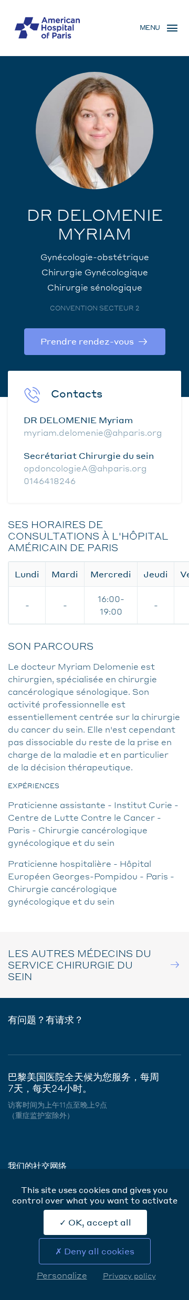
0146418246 (50, 480)
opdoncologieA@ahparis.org (85, 468)
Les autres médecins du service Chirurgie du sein (79, 965)
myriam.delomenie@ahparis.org (93, 432)
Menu (150, 27)
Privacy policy (129, 1275)
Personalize (62, 1275)
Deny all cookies (98, 1250)
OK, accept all (98, 1222)
